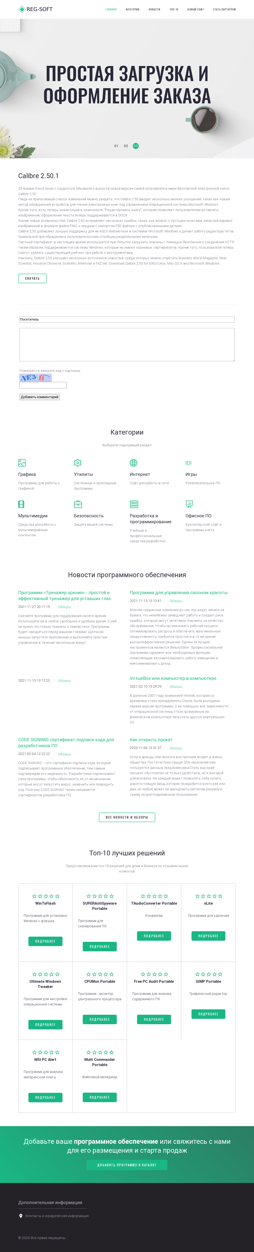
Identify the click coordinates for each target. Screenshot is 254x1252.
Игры (191, 474)
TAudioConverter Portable (154, 903)
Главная (111, 9)
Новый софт (195, 9)
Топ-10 (174, 9)
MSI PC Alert (45, 1059)
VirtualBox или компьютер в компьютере (173, 678)
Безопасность (89, 515)
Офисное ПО (198, 515)
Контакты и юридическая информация (57, 1216)
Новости (154, 9)
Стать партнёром (224, 9)
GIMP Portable (208, 981)
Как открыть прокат (151, 739)
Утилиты (83, 474)
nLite (208, 903)
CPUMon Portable (99, 981)
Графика (27, 474)
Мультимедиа (33, 515)
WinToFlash (45, 903)
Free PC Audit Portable (154, 981)
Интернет (140, 474)
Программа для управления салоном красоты (179, 592)
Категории (132, 9)
